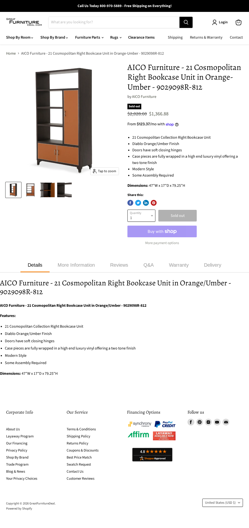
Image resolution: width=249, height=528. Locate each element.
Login (223, 22)
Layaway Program (20, 436)
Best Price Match (79, 457)
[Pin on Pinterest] (154, 203)
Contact (236, 37)
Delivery (212, 265)
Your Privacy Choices (21, 478)
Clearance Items (141, 37)
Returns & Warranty (206, 37)
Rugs (114, 37)
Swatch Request (79, 464)
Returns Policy (77, 443)
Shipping (175, 37)
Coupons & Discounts (82, 450)
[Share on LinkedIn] (146, 203)
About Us (13, 429)
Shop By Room (18, 37)
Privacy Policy (16, 450)
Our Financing (16, 443)
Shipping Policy (78, 436)
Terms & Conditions (81, 429)
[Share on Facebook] (130, 203)
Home (11, 53)
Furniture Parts (88, 37)
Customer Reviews (80, 478)
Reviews (119, 265)
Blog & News (15, 471)
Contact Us (75, 471)
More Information (76, 265)
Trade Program (17, 464)
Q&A (148, 265)
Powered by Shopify (19, 508)
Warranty (179, 265)
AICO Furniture (144, 96)
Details (35, 265)
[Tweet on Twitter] (138, 203)
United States (220, 502)
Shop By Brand (53, 37)
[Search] (186, 22)
